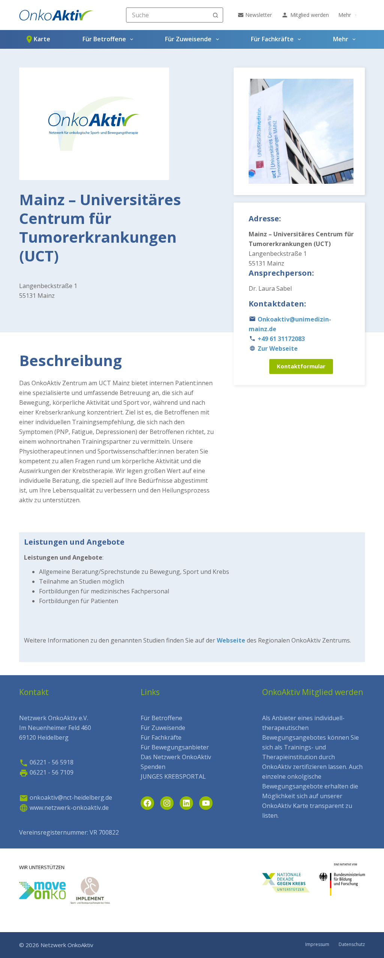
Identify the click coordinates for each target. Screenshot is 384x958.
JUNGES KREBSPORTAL (173, 776)
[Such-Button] (215, 15)
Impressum (317, 944)
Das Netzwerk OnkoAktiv (176, 757)
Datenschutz (352, 944)
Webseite (231, 640)
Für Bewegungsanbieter (175, 747)
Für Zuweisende (188, 39)
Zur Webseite (278, 348)
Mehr (344, 14)
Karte (42, 39)
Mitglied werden (309, 14)
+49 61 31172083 (281, 339)
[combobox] (167, 15)
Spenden (153, 767)
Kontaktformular (301, 366)
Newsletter (258, 14)
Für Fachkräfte (272, 39)
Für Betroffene (104, 39)
